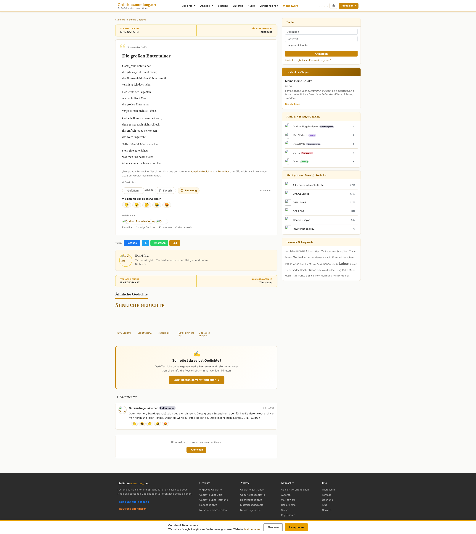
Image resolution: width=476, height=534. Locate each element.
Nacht (328, 257)
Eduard (309, 251)
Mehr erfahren (252, 529)
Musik (288, 275)
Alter (296, 263)
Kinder (295, 269)
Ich (286, 251)
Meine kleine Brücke (298, 81)
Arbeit (320, 264)
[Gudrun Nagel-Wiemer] (138, 221)
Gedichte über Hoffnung (213, 499)
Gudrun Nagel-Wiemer (143, 408)
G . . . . (296, 152)
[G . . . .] (162, 221)
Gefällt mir (134, 190)
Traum (352, 251)
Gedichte (187, 5)
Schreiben (342, 251)
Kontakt (326, 494)
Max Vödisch (300, 135)
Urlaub (303, 275)
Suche (284, 510)
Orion (296, 161)
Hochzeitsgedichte (251, 499)
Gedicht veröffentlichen (295, 489)
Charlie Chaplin (301, 219)
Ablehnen (273, 527)
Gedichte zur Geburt (252, 489)
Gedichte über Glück (211, 494)
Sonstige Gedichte (136, 19)
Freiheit (345, 275)
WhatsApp (160, 242)
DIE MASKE (299, 202)
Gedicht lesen (292, 104)
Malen (288, 257)
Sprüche (223, 5)
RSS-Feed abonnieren (133, 508)
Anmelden (348, 5)
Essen (311, 257)
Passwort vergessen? (320, 60)
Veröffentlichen (269, 5)
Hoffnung (326, 275)
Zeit (323, 251)
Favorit (167, 190)
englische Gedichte (210, 489)
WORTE (300, 251)
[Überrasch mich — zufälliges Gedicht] (333, 6)
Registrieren (288, 515)
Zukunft (353, 264)
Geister (304, 269)
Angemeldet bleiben (298, 45)
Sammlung (190, 190)
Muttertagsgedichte (251, 504)
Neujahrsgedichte (250, 510)
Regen (288, 263)
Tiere (288, 269)
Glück (335, 263)
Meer (352, 269)
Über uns (327, 499)
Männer (312, 264)
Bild (175, 242)
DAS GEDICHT (301, 193)
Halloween (321, 270)
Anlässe (205, 5)
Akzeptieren (296, 527)
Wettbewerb (290, 5)
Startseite (120, 19)
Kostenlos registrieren (296, 60)
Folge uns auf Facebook (134, 501)
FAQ (324, 504)
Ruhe (345, 269)
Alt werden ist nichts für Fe (308, 185)
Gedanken (300, 257)
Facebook (132, 242)
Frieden (336, 275)
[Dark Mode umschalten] (320, 6)
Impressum (328, 489)
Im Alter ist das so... (304, 228)
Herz (318, 251)
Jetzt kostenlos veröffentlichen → (197, 380)
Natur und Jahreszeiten (213, 510)
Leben (344, 263)
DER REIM (298, 211)
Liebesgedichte (208, 504)
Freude (336, 257)
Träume (295, 275)
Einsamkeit (314, 275)
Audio (251, 5)
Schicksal (331, 251)
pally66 (288, 86)
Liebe (292, 251)
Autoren (238, 5)
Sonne (327, 263)
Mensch (319, 257)
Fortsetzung (334, 269)
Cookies (326, 510)
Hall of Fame (288, 504)
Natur (312, 269)
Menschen (347, 257)
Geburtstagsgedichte (252, 494)
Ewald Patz (224, 171)
